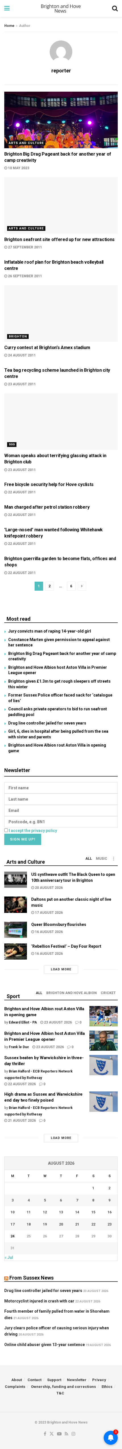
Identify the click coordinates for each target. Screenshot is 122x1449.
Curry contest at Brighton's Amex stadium (47, 347)
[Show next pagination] (82, 586)
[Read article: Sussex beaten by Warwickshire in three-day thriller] (103, 1065)
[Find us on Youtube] (59, 1434)
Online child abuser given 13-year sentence (44, 1344)
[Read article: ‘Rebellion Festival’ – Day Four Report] (15, 951)
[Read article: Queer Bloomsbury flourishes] (15, 930)
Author (24, 26)
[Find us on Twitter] (51, 1434)
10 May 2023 (18, 168)
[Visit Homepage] (60, 8)
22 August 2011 (21, 492)
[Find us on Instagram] (73, 1434)
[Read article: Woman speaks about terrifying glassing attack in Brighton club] (61, 421)
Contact (34, 1380)
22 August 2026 (21, 1084)
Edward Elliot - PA (23, 1022)
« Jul (9, 1257)
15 (93, 1212)
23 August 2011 (21, 384)
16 (110, 1212)
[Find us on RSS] (66, 1434)
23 (110, 1224)
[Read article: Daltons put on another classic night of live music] (15, 905)
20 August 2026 (48, 888)
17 (12, 1224)
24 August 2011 (21, 355)
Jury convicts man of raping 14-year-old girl (49, 631)
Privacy (99, 1380)
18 (29, 1224)
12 (45, 1212)
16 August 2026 (48, 932)
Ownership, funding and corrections (63, 1386)
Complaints (15, 1386)
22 (93, 1224)
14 (77, 1212)
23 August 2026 (57, 1022)
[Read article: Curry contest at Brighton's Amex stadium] (61, 313)
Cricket (108, 993)
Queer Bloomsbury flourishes (58, 924)
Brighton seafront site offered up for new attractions (59, 239)
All (88, 859)
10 (12, 1212)
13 (61, 1212)
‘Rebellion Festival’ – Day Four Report (66, 946)
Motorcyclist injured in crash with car (39, 1301)
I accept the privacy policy (33, 830)
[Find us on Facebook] (45, 1434)
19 (45, 1224)
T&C (60, 1393)
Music (101, 859)
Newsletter (77, 1380)
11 (29, 1212)
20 (61, 1224)
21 (77, 1224)
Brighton (18, 336)
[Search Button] (115, 8)
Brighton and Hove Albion (71, 993)
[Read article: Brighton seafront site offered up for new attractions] (61, 205)
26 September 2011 (24, 276)
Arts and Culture (26, 143)
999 (12, 444)
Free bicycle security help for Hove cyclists (49, 484)
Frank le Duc (19, 1047)
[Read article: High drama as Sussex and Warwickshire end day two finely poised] (103, 1101)
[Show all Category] (113, 859)
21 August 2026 (21, 1121)
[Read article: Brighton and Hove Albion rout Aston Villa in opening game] (103, 1016)
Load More (61, 969)
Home (9, 26)
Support (54, 1380)
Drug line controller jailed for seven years (47, 723)
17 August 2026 (48, 913)
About (16, 1380)
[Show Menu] (7, 8)
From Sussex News (31, 1278)
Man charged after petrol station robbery (46, 507)
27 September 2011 (24, 247)
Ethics (107, 1386)
